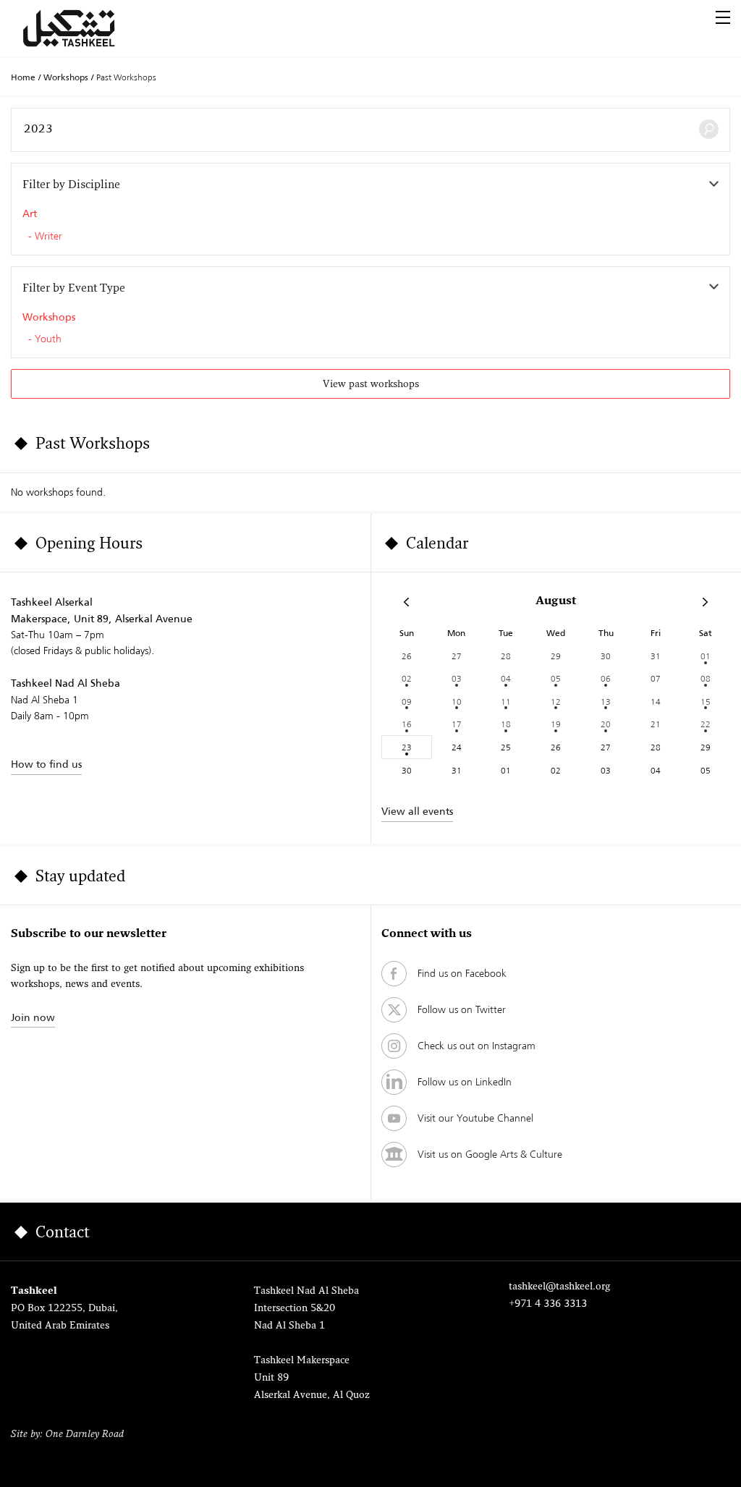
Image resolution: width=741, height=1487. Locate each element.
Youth (48, 339)
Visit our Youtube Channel (475, 1118)
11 (506, 701)
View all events (417, 811)
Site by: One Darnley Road (67, 1434)
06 (606, 678)
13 (606, 701)
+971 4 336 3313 (548, 1304)
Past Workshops (126, 77)
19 (556, 724)
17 (457, 724)
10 (457, 701)
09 (407, 701)
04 (506, 678)
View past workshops (371, 384)
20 (606, 724)
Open (723, 17)
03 (457, 678)
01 (705, 656)
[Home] (86, 28)
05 (556, 678)
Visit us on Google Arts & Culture (490, 1154)
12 (556, 701)
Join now (33, 1017)
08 (705, 678)
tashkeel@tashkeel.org (559, 1286)
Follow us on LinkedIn (465, 1082)
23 (407, 747)
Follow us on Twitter (462, 1009)
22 (705, 724)
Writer (48, 236)
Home (23, 77)
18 (506, 724)
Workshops (65, 77)
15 (705, 701)
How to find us (46, 764)
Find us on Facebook (462, 973)
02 (407, 678)
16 (407, 724)
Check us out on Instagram (476, 1046)
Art (29, 213)
